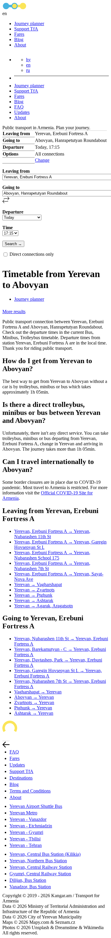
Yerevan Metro (23, 812)
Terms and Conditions (30, 790)
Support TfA (26, 28)
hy (28, 59)
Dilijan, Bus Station (27, 880)
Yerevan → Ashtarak (33, 600)
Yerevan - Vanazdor (27, 819)
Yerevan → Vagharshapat (38, 584)
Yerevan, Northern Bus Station (38, 860)
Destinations (21, 777)
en (28, 64)
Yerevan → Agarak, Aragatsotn (43, 605)
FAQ (19, 106)
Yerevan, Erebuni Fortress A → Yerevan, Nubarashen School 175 (52, 555)
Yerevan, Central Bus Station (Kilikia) (45, 854)
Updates (22, 112)
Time (7, 227)
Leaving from (16, 171)
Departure (12, 211)
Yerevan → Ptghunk (33, 595)
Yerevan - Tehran (25, 845)
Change (42, 160)
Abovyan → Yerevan (34, 697)
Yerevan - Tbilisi (25, 838)
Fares (19, 34)
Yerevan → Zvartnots (34, 589)
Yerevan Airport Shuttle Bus (35, 806)
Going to (11, 187)
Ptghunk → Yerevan (33, 707)
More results (13, 311)
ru (28, 70)
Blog (18, 39)
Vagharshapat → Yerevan (38, 691)
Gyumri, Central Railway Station (40, 873)
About (20, 44)
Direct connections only (31, 254)
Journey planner (29, 23)
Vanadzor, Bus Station (30, 886)
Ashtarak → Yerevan (33, 713)
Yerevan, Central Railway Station (40, 867)
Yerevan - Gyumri (26, 832)
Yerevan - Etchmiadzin (30, 825)
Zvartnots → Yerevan (34, 702)
